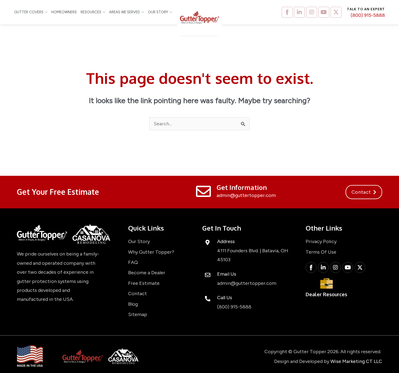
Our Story (158, 12)
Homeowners (64, 12)
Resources (91, 12)
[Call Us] (207, 298)
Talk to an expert (366, 9)
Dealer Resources (326, 294)
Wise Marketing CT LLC (356, 361)
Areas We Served (124, 12)
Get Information (242, 187)
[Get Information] (203, 191)
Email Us (226, 274)
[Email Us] (207, 275)
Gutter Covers (28, 12)
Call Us (224, 298)
